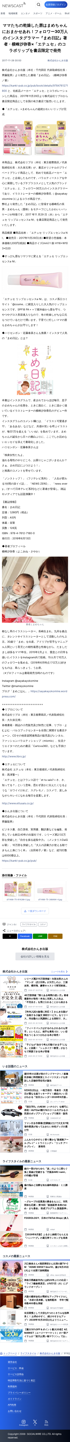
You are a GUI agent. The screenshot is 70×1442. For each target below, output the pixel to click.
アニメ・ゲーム (54, 13)
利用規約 (12, 1386)
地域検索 (13, 13)
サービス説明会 (16, 1374)
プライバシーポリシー (19, 1392)
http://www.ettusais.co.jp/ (18, 803)
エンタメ (25, 13)
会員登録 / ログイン (56, 4)
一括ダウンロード (37, 911)
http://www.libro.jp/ (14, 756)
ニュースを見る (58, 971)
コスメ (43, 924)
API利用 (12, 1404)
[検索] (38, 4)
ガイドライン (14, 1398)
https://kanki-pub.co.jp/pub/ (19, 860)
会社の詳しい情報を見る (35, 956)
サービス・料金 (16, 1368)
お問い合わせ (14, 1411)
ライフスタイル (29, 924)
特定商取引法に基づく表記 (21, 1380)
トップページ (10, 1353)
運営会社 (12, 1362)
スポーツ (37, 13)
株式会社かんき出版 (58, 60)
